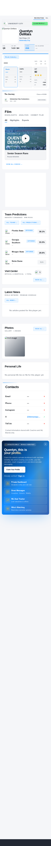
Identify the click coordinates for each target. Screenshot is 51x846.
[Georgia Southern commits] (7, 242)
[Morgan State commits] (7, 252)
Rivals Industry (11, 57)
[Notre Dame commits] (7, 262)
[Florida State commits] (7, 231)
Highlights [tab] (14, 120)
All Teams (12, 222)
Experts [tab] (25, 120)
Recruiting (39, 18)
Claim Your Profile (14, 469)
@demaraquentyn (34, 417)
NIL (47, 18)
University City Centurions (19, 99)
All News (11, 300)
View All (39, 280)
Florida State (17, 231)
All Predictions (31, 222)
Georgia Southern (16, 241)
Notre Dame (17, 261)
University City (24, 40)
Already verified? (14, 476)
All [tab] (6, 120)
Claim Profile (40, 23)
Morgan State (18, 252)
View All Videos (14, 164)
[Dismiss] (45, 444)
